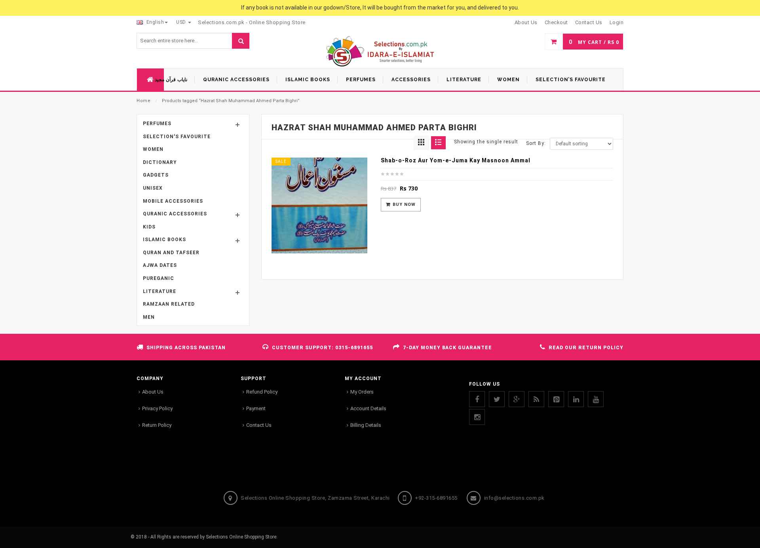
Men (149, 317)
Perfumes (157, 123)
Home (143, 100)
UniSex (153, 188)
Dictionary (160, 162)
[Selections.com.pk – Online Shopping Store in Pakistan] (380, 52)
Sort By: (536, 143)
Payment (256, 408)
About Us (152, 392)
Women (153, 149)
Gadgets (156, 175)
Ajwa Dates (160, 265)
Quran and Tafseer (171, 252)
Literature (159, 291)
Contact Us (259, 425)
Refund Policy (261, 392)
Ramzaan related (169, 304)
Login (617, 22)
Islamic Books (164, 239)
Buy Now (404, 204)
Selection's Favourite (177, 136)
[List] (438, 143)
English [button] (154, 22)
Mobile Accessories (173, 201)
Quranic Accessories (175, 214)
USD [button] (181, 22)
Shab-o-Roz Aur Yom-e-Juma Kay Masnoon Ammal (455, 160)
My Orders (362, 392)
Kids (149, 227)
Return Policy (156, 425)
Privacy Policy (157, 408)
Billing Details (365, 425)
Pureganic (158, 278)
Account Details (368, 408)
